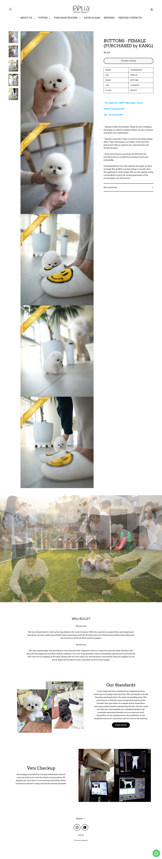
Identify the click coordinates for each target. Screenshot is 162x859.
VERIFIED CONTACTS (130, 17)
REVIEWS (109, 17)
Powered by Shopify (81, 840)
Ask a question (110, 187)
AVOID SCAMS (92, 17)
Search (81, 835)
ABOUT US (26, 17)
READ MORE (121, 725)
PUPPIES (43, 17)
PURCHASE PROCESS (66, 17)
